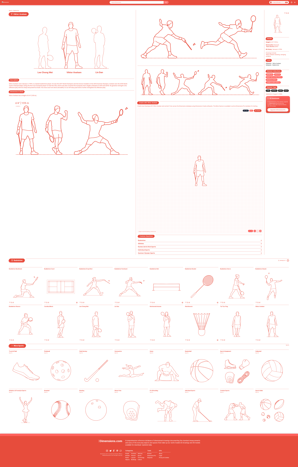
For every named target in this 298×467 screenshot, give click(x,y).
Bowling (81, 390)
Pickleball (47, 351)
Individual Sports (272, 79)
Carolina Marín (48, 306)
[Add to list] (286, 13)
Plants (127, 457)
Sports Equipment (225, 351)
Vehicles (140, 453)
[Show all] (255, 231)
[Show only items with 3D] (288, 260)
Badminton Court (49, 269)
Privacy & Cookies (164, 457)
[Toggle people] (257, 231)
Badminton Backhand (15, 269)
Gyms (268, 90)
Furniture (133, 453)
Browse (149, 453)
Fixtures (133, 455)
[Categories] (294, 2)
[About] (291, 2)
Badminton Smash (260, 269)
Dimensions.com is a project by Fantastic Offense (111, 453)
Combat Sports (224, 390)
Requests (149, 457)
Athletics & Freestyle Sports (17, 390)
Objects (127, 459)
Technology (141, 457)
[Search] (166, 2)
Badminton (16, 10)
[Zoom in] (252, 231)
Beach (286, 90)
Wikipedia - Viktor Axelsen (273, 63)
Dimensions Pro (151, 455)
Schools (274, 90)
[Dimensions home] (5, 2)
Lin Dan (117, 306)
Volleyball (258, 351)
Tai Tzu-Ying (224, 306)
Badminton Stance (14, 306)
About (160, 453)
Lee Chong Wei (83, 306)
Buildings (133, 459)
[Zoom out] (249, 231)
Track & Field (13, 351)
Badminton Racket (190, 269)
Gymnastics (118, 351)
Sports (10, 10)
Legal (160, 455)
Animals (127, 455)
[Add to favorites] (285, 13)
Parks (280, 90)
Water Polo (118, 390)
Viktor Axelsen (259, 306)
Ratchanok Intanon (155, 306)
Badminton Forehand (121, 269)
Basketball (188, 351)
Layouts (133, 457)
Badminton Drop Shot (85, 269)
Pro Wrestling (154, 390)
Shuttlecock (188, 306)
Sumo (151, 351)
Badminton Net (154, 269)
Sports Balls (259, 390)
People (127, 453)
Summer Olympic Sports (273, 82)
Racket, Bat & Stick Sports (274, 77)
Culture (140, 459)
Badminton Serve (225, 269)
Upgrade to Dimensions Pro (277, 109)
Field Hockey (83, 351)
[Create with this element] (288, 13)
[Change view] (260, 231)
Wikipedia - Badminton (272, 65)
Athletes (277, 74)
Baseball (46, 390)
